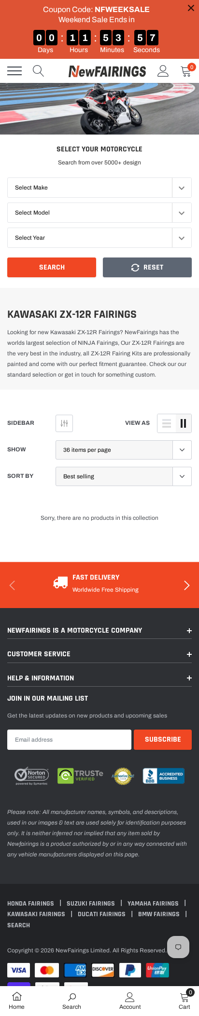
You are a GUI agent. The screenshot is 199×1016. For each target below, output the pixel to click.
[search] (38, 71)
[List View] (166, 423)
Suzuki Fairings (91, 903)
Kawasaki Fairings (37, 914)
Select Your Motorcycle (99, 149)
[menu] (14, 71)
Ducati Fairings (102, 914)
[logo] (107, 71)
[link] (71, 1000)
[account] (163, 71)
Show (16, 449)
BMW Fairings (159, 914)
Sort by (20, 476)
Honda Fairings (31, 903)
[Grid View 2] (183, 423)
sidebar (20, 423)
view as (137, 423)
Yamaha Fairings (154, 903)
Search (52, 267)
